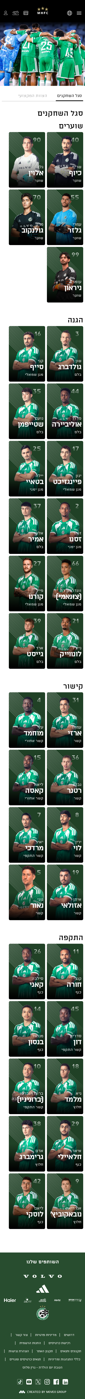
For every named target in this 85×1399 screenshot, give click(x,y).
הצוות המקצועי (32, 95)
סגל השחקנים (69, 95)
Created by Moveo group (46, 1392)
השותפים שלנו (42, 1261)
